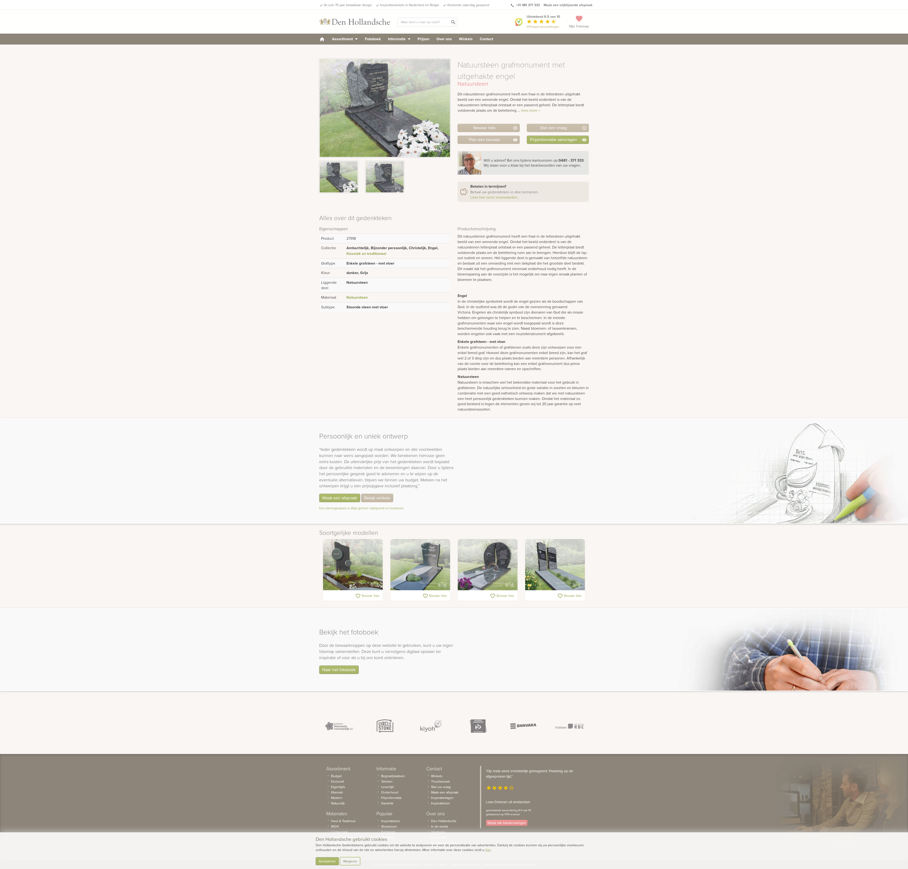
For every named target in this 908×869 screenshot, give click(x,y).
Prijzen (423, 39)
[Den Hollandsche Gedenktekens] (354, 22)
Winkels (466, 39)
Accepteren (327, 861)
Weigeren (350, 861)
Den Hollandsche (443, 821)
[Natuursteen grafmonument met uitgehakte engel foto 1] (339, 177)
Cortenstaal (339, 831)
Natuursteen (357, 297)
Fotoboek (373, 39)
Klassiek (337, 792)
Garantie (387, 803)
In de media (439, 826)
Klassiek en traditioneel (366, 253)
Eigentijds (338, 787)
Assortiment (343, 39)
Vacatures (438, 831)
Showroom (389, 826)
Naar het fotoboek (339, 670)
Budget (336, 776)
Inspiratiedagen (442, 797)
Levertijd (387, 787)
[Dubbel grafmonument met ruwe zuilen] (555, 564)
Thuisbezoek (440, 781)
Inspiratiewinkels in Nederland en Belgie (409, 5)
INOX (335, 826)
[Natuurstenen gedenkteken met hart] (420, 564)
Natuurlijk (338, 803)
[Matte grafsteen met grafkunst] (353, 564)
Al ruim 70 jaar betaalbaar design (348, 5)
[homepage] (322, 39)
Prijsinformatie (391, 797)
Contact (486, 39)
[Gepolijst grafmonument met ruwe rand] (488, 564)
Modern (336, 797)
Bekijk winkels (377, 498)
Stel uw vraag (441, 787)
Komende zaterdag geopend (468, 5)
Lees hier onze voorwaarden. (494, 197)
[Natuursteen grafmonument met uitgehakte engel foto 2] (385, 177)
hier (488, 849)
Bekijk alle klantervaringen (507, 822)
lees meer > (530, 110)
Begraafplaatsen (393, 776)
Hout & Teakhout (343, 821)
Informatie (397, 39)
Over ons (444, 39)
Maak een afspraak (339, 498)
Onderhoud (389, 792)
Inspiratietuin (390, 821)
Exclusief (337, 781)
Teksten (387, 781)
